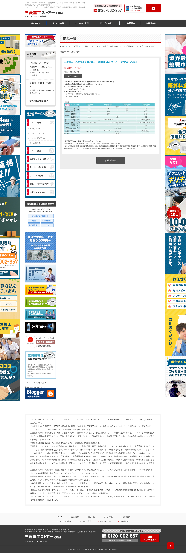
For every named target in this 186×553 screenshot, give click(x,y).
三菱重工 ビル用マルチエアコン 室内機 (42, 74)
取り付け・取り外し (38, 167)
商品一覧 (91, 517)
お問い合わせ (73, 76)
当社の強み (35, 23)
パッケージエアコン (38, 133)
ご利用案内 (130, 23)
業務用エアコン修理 (39, 101)
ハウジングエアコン (38, 138)
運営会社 (30, 541)
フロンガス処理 (36, 175)
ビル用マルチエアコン (38, 129)
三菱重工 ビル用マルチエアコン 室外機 (42, 68)
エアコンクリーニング (39, 159)
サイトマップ (44, 541)
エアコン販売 (35, 151)
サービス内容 (58, 23)
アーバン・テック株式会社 (35, 383)
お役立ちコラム (106, 521)
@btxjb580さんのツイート (35, 387)
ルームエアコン (36, 143)
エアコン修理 (35, 122)
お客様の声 (151, 23)
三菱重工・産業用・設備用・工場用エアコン (42, 91)
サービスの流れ (106, 23)
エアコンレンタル (37, 192)
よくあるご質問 (82, 23)
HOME (59, 517)
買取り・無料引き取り (39, 184)
